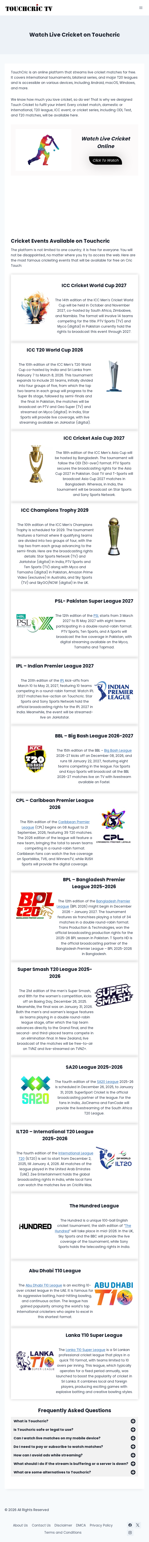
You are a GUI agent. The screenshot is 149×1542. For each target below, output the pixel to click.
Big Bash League (118, 750)
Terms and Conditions (62, 1532)
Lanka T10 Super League (85, 1350)
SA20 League (108, 1081)
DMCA (81, 1525)
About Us (20, 1525)
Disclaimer (63, 1525)
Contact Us (41, 1525)
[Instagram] (130, 1532)
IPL (62, 680)
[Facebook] (130, 1525)
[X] (137, 1525)
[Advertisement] (74, 203)
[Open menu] (140, 8)
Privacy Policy (101, 1525)
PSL (96, 615)
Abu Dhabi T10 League (44, 1285)
